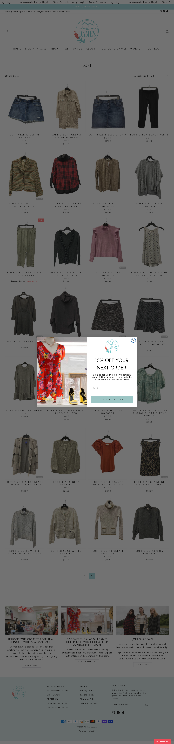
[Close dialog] (133, 340)
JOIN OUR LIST (112, 399)
